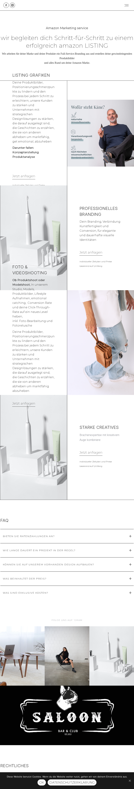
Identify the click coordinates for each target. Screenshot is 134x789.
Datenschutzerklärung (72, 782)
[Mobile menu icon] (126, 5)
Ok (41, 782)
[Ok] (129, 780)
